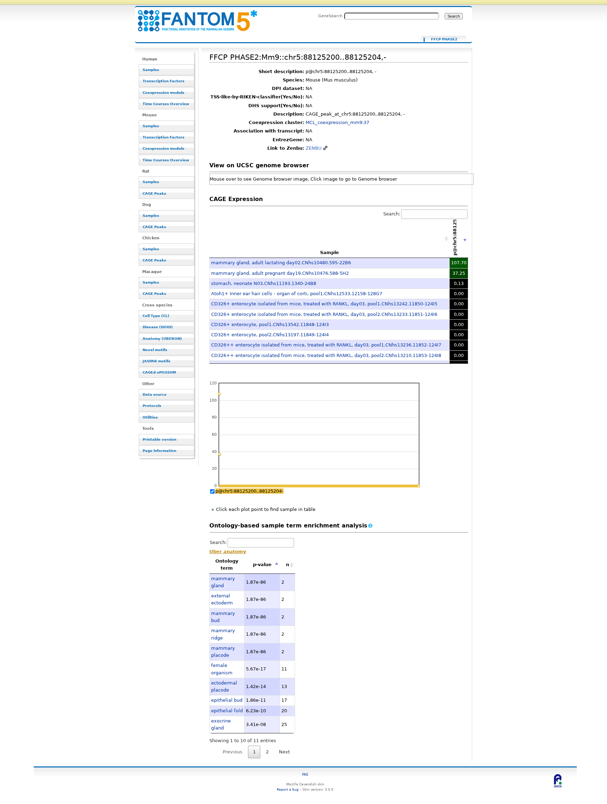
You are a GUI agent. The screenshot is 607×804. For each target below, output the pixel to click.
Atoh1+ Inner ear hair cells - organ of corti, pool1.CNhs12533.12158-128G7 (296, 293)
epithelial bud (226, 700)
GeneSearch (330, 15)
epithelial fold (227, 710)
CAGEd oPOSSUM (159, 372)
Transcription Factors (163, 81)
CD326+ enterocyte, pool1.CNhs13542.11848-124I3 (270, 324)
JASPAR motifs (156, 361)
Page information (159, 451)
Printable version (159, 439)
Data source (155, 394)
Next (284, 751)
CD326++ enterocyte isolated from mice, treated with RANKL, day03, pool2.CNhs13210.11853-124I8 (326, 355)
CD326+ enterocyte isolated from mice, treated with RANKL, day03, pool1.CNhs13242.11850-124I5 (324, 303)
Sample (329, 252)
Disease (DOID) (158, 327)
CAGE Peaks (154, 193)
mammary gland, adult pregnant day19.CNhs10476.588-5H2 (280, 273)
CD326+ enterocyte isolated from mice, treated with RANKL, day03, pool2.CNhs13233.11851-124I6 (324, 314)
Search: (391, 213)
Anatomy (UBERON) (162, 339)
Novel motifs (155, 350)
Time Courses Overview (166, 104)
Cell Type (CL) (156, 316)
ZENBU (314, 148)
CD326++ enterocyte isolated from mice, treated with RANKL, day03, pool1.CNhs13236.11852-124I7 (326, 345)
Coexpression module (163, 93)
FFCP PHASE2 (444, 39)
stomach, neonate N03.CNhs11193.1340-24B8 (263, 283)
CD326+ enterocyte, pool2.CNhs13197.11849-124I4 (270, 334)
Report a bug (288, 789)
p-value (262, 564)
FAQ (305, 774)
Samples (151, 70)
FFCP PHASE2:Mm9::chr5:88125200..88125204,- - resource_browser (193, 16)
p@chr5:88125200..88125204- (249, 491)
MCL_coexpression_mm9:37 (337, 122)
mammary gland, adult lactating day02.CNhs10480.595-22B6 (281, 262)
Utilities (150, 417)
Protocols (152, 406)
